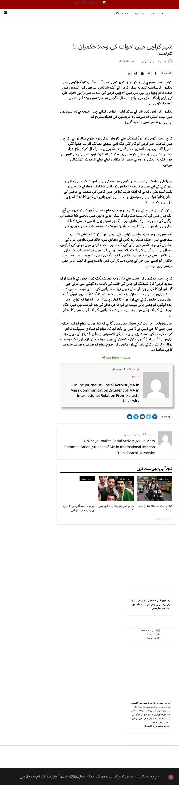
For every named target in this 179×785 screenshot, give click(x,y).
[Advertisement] (89, 28)
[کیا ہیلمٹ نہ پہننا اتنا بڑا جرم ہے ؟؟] (154, 488)
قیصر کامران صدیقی (125, 369)
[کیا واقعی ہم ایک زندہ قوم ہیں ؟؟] (116, 488)
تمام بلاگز (121, 13)
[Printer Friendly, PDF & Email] (116, 357)
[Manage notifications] (171, 777)
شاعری (139, 13)
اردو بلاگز (164, 478)
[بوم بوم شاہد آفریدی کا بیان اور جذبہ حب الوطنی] (77, 488)
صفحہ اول (157, 13)
